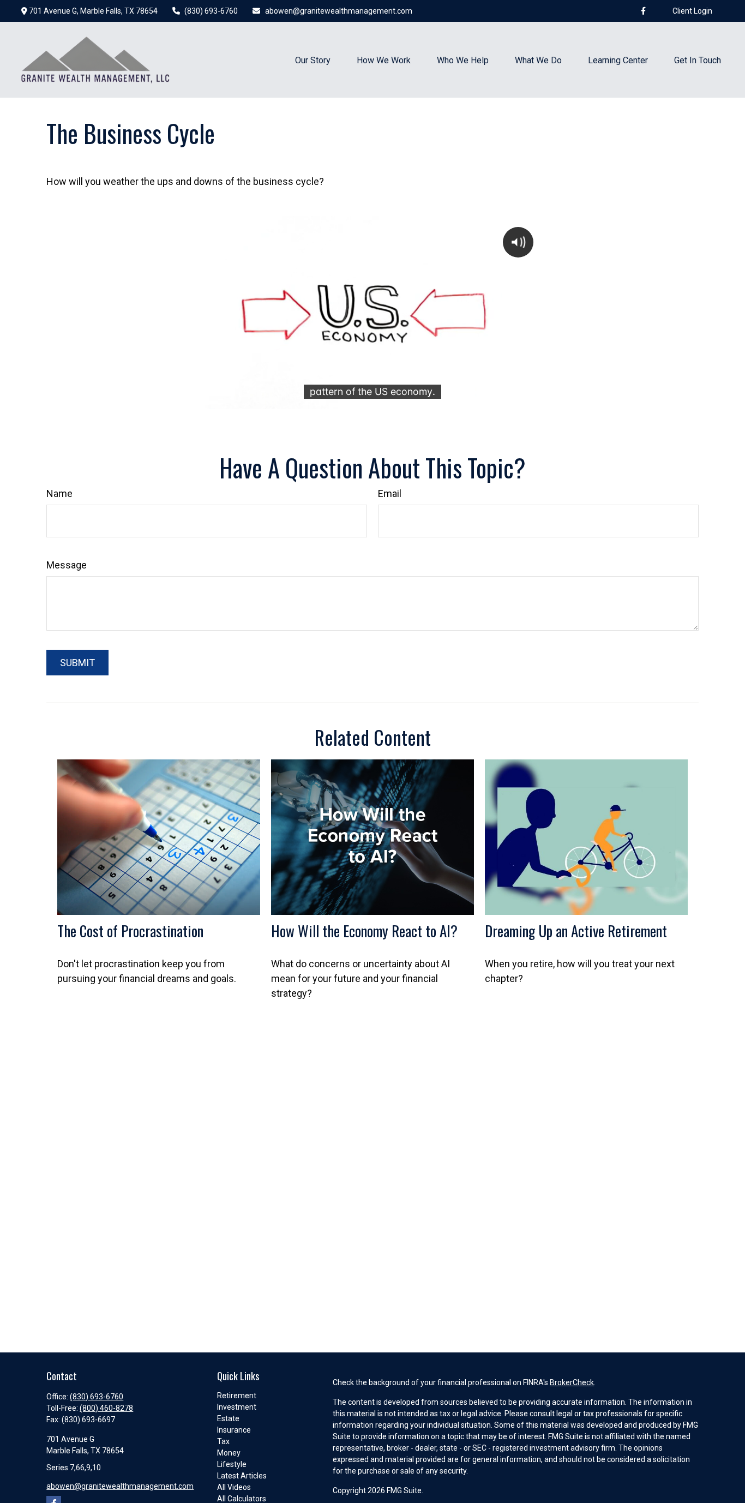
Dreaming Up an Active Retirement (576, 931)
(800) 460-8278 (106, 1408)
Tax (223, 1441)
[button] (312, 59)
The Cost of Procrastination (130, 931)
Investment (236, 1407)
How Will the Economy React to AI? (364, 931)
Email (389, 493)
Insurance (234, 1430)
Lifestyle (232, 1464)
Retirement (236, 1395)
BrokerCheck (572, 1382)
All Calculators (241, 1498)
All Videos (234, 1487)
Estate (228, 1418)
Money (229, 1452)
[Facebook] (643, 11)
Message (66, 565)
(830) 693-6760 (211, 11)
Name (59, 493)
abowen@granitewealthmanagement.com (338, 11)
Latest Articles (242, 1475)
